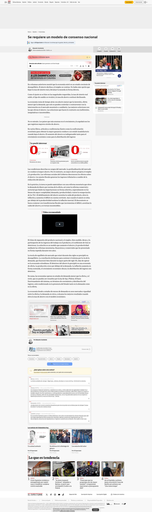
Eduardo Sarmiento (38, 48)
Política (82, 478)
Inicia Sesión (138, 2)
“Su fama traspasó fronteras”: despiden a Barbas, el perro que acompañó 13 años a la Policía (63, 484)
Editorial (52, 159)
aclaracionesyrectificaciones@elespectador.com (80, 506)
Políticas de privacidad (60, 500)
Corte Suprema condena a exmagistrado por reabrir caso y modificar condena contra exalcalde (40, 483)
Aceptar (95, 510)
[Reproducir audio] (30, 66)
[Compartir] (99, 49)
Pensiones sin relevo (35, 162)
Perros (56, 478)
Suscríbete (129, 2)
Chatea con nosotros (118, 494)
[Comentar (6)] (112, 49)
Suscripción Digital (102, 494)
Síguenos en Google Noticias (61, 364)
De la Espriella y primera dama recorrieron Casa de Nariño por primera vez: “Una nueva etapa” (113, 483)
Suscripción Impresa (86, 494)
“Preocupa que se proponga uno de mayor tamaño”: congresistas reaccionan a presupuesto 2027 (89, 484)
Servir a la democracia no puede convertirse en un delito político (79, 162)
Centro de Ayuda (46, 500)
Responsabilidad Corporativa (95, 500)
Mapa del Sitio (73, 494)
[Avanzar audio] (83, 66)
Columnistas (33, 160)
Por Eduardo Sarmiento (40, 340)
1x (86, 66)
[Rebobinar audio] (80, 66)
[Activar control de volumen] (88, 66)
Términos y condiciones (77, 500)
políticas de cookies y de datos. (67, 511)
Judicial (32, 478)
